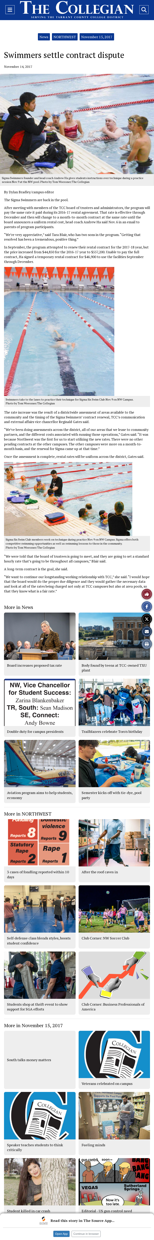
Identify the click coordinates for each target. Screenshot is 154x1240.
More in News (18, 607)
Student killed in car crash (28, 1210)
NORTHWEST (65, 36)
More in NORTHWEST (28, 814)
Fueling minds (93, 1144)
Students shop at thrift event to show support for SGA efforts (37, 1006)
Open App (61, 1233)
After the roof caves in (100, 871)
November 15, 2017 (96, 36)
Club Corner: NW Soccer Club (105, 938)
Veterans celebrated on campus (107, 1083)
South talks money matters (29, 1059)
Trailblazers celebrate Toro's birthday (112, 731)
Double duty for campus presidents (35, 731)
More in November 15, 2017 (33, 1025)
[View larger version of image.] (77, 124)
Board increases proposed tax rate (34, 665)
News (44, 36)
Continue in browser (86, 1233)
